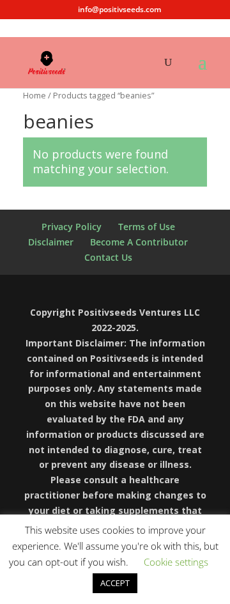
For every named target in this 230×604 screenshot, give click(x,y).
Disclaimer (50, 242)
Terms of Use (146, 227)
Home (34, 95)
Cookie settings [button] (176, 561)
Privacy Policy (72, 227)
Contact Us (108, 257)
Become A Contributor (139, 242)
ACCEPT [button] (115, 583)
